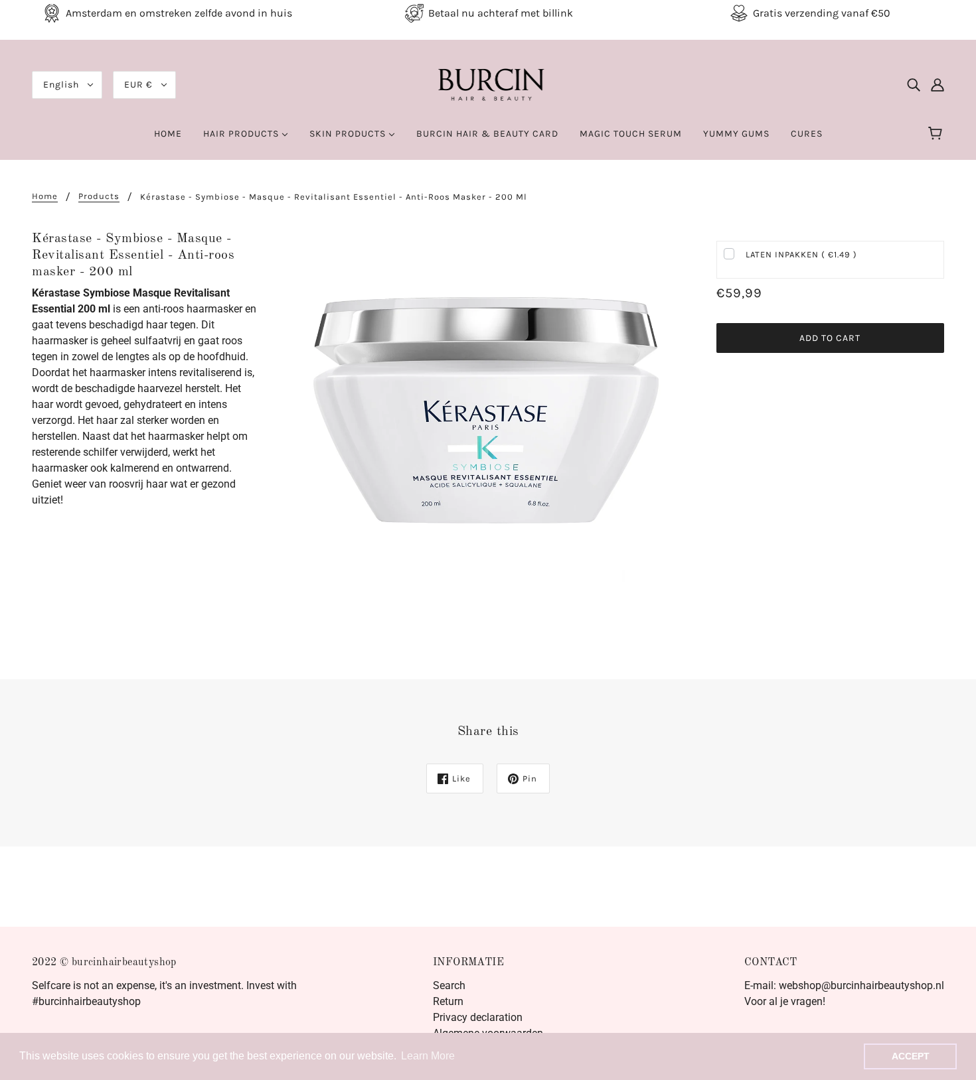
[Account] (937, 85)
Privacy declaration (478, 1017)
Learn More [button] (428, 1055)
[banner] (488, 84)
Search (449, 985)
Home (45, 196)
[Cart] (937, 134)
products (99, 196)
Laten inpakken (801, 254)
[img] (914, 85)
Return (448, 1001)
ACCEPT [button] (911, 1056)
